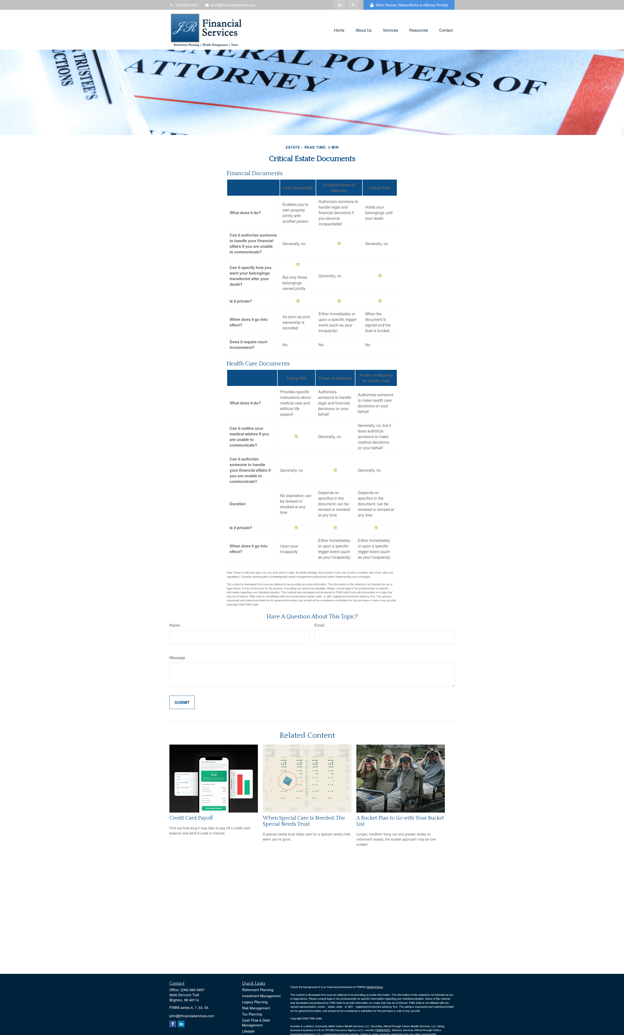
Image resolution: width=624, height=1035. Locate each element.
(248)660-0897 (187, 4)
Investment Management (261, 995)
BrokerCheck (375, 987)
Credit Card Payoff (191, 818)
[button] (339, 30)
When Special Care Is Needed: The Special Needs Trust (304, 821)
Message (177, 657)
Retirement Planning (257, 989)
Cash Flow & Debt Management (256, 1022)
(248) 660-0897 (192, 989)
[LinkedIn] (339, 5)
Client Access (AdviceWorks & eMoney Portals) (412, 4)
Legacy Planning (255, 1001)
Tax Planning (252, 1014)
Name (174, 625)
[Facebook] (353, 5)
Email (319, 625)
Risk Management (256, 1008)
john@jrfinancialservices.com (233, 4)
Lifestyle (248, 1031)
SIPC (387, 1030)
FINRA (379, 1030)
